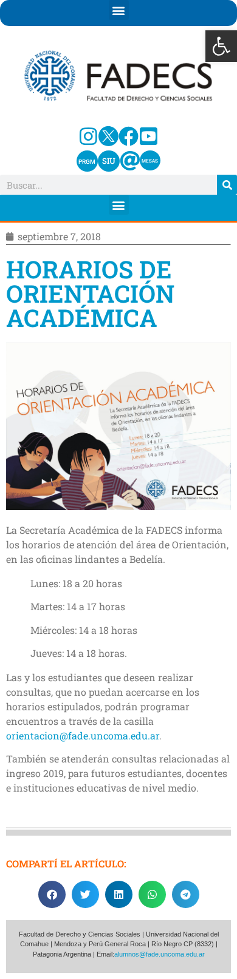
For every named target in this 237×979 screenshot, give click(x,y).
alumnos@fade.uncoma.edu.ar (159, 954)
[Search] (227, 185)
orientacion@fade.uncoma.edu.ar (82, 735)
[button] (221, 46)
